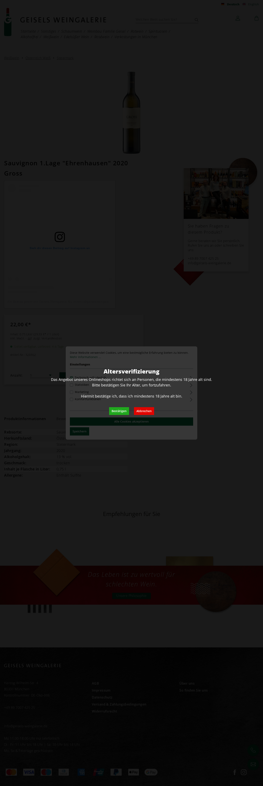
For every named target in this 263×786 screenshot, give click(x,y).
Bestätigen (119, 411)
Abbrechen (144, 411)
